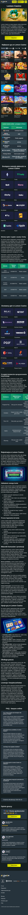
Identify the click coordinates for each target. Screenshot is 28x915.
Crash (16, 48)
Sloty (23, 48)
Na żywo (10, 48)
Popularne (3, 48)
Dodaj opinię (14, 816)
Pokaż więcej (14, 865)
